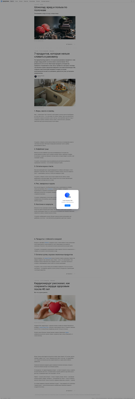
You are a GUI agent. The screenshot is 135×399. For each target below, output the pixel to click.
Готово (67, 205)
